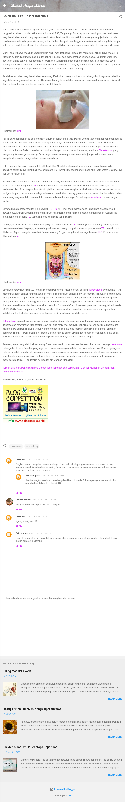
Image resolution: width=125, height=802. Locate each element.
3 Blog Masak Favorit (17, 671)
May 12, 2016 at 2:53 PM (40, 533)
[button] (120, 16)
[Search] (120, 7)
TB (35, 185)
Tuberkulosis (106, 150)
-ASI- (69, 796)
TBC (100, 232)
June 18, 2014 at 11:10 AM (44, 500)
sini (19, 130)
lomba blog (32, 446)
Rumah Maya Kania (27, 6)
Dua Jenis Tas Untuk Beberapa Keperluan (30, 747)
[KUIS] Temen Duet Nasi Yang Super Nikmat (32, 709)
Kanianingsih (32, 475)
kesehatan (96, 197)
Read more (115, 698)
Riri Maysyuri (23, 499)
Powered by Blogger (65, 789)
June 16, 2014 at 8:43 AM (52, 475)
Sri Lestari (22, 533)
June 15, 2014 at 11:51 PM (39, 459)
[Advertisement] (62, 628)
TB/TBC (53, 208)
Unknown (21, 459)
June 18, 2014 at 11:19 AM (39, 516)
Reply (19, 493)
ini (18, 236)
